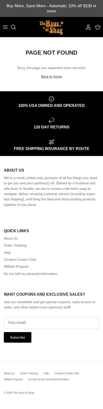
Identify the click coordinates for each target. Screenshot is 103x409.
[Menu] (5, 27)
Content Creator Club (20, 259)
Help (7, 252)
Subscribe (17, 337)
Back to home (51, 77)
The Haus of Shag (23, 392)
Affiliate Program (16, 266)
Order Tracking (15, 245)
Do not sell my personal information (30, 274)
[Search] (16, 27)
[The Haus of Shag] (51, 27)
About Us (11, 238)
